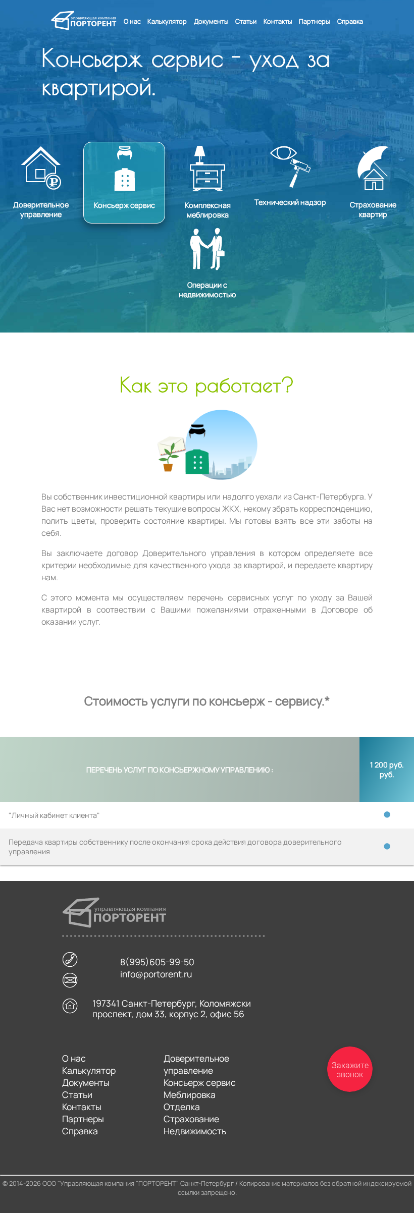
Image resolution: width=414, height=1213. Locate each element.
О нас (132, 21)
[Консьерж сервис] (125, 148)
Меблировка (190, 1094)
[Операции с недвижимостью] (207, 230)
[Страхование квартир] (373, 148)
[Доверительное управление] (42, 148)
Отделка (182, 1106)
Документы (211, 21)
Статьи (245, 21)
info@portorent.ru (156, 976)
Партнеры (314, 21)
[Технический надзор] (291, 148)
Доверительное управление (196, 1064)
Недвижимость (195, 1131)
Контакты (278, 21)
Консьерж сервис (200, 1082)
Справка (350, 21)
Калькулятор (167, 21)
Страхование (191, 1119)
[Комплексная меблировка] (208, 148)
